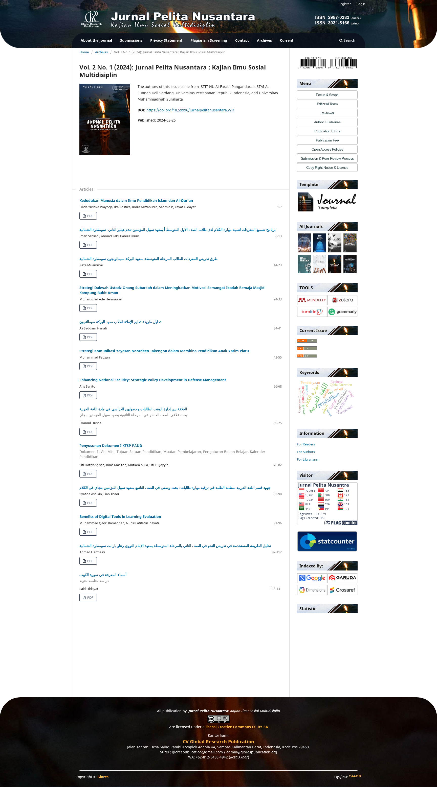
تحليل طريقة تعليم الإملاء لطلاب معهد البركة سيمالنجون (120, 321)
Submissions (131, 40)
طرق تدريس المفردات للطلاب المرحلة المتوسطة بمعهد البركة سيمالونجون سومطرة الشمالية (148, 258)
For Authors (306, 451)
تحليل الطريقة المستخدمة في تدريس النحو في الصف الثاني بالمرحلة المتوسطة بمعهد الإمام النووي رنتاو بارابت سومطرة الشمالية (175, 545)
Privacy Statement (166, 40)
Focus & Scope (327, 95)
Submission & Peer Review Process (327, 158)
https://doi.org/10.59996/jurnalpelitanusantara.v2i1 (190, 110)
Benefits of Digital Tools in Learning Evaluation (120, 516)
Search (349, 40)
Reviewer (327, 113)
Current (286, 40)
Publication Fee (327, 140)
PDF (89, 215)
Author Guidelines (327, 122)
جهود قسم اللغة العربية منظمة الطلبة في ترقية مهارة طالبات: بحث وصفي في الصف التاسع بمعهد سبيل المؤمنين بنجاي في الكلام (175, 487)
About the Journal (96, 40)
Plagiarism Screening (208, 40)
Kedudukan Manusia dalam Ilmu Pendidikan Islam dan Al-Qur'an (136, 200)
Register (344, 4)
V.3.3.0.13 (355, 775)
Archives (264, 40)
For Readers (306, 444)
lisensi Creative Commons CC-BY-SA (237, 726)
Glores (102, 776)
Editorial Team (327, 104)
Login (361, 4)
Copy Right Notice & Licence (327, 167)
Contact (242, 40)
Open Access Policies (327, 149)
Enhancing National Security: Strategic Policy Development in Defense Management (152, 379)
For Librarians (307, 459)
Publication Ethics (327, 131)
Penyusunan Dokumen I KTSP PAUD (172, 451)
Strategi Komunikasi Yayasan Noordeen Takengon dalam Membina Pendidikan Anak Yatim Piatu (164, 350)
